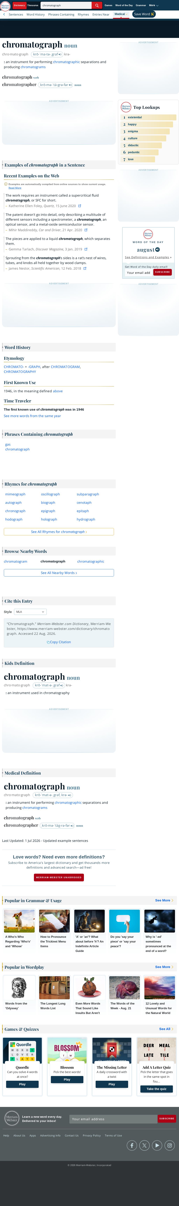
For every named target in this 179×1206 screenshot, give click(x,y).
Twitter (144, 1145)
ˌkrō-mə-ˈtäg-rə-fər (56, 825)
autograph (13, 502)
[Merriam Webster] (148, 234)
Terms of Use (113, 1135)
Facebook (132, 1145)
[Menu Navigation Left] (4, 14)
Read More (15, 187)
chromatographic (66, 62)
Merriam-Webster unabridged (59, 877)
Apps (33, 1135)
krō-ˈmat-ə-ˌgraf (47, 685)
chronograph (15, 511)
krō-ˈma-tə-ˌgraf (46, 54)
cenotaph (84, 502)
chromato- (14, 366)
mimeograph (15, 494)
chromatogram (65, 366)
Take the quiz (156, 1089)
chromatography (20, 371)
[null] (157, 249)
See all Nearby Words (58, 572)
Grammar (141, 5)
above (58, 391)
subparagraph (88, 494)
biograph (48, 502)
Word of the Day (124, 5)
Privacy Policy (92, 1135)
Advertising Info (51, 1135)
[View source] (80, 206)
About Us (19, 1135)
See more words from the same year (32, 416)
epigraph (48, 511)
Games (108, 5)
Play (22, 1084)
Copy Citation (60, 642)
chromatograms (33, 67)
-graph (34, 366)
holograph (49, 519)
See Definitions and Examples (147, 257)
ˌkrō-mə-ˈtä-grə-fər (54, 84)
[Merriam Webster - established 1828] (5, 4)
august (146, 249)
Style (8, 612)
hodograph (14, 519)
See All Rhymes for (58, 531)
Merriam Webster (12, 1118)
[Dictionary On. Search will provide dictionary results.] (26, 5)
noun (70, 45)
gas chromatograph (17, 447)
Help (6, 1135)
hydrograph (86, 519)
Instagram (169, 1145)
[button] (154, 5)
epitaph (83, 511)
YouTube (157, 1145)
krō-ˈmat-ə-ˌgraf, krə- (51, 795)
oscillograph (50, 494)
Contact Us (72, 1135)
